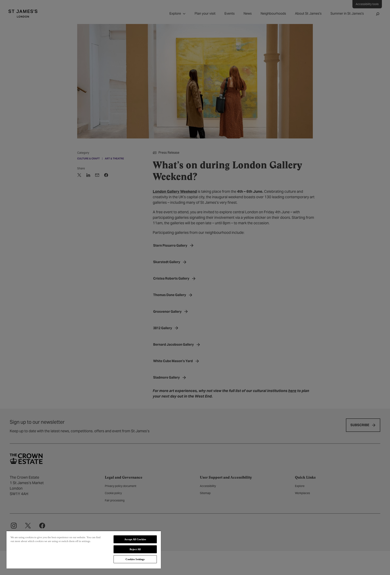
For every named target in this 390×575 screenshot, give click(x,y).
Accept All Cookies (135, 539)
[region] (83, 549)
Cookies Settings (135, 559)
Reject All (135, 549)
